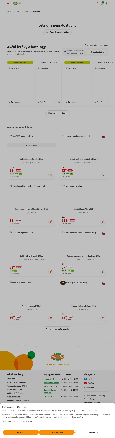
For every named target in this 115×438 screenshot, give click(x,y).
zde (95, 411)
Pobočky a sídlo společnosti (18, 400)
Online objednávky (14, 390)
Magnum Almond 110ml (31, 306)
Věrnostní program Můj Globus (19, 386)
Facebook (91, 379)
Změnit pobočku (97, 52)
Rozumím (21, 432)
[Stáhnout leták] (30, 102)
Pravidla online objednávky (94, 396)
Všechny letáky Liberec (57, 113)
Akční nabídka (12, 379)
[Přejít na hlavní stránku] (15, 3)
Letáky (26, 11)
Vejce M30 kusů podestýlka (31, 159)
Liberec (17, 11)
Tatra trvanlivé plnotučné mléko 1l (84, 159)
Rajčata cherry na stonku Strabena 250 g (83, 256)
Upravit (92, 432)
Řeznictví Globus (50, 386)
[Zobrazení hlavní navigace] (8, 3)
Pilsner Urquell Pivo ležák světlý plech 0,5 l (31, 209)
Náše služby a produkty (16, 382)
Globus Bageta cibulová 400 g (83, 306)
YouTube (91, 383)
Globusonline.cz (13, 397)
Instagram (91, 387)
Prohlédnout (16, 102)
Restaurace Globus (51, 383)
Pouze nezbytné (57, 432)
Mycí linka (48, 396)
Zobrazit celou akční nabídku (57, 329)
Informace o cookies (92, 403)
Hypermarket (49, 379)
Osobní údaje (89, 399)
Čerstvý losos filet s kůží (84, 209)
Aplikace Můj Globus (15, 393)
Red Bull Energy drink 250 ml (31, 256)
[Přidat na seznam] (50, 174)
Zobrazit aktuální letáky (59, 32)
